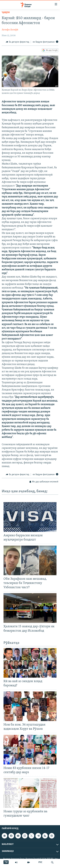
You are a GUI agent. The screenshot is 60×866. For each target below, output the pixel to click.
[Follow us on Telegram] (38, 836)
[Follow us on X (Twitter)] (31, 836)
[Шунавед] (16, 862)
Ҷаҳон (6, 12)
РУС (40, 862)
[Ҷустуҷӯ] (52, 862)
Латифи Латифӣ (10, 30)
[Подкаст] (51, 836)
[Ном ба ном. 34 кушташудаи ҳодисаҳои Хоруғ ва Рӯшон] (30, 706)
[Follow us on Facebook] (11, 836)
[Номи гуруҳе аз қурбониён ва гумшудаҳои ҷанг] (30, 793)
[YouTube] (28, 862)
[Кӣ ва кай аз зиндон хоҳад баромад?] (30, 663)
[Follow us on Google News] (4, 836)
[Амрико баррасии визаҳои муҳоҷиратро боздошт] (30, 517)
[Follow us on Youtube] (18, 836)
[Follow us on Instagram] (25, 836)
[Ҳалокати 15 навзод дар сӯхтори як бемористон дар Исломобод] (30, 608)
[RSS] (45, 836)
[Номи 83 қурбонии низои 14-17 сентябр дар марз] (30, 749)
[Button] (17, 42)
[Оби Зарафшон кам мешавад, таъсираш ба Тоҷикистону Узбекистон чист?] (30, 560)
